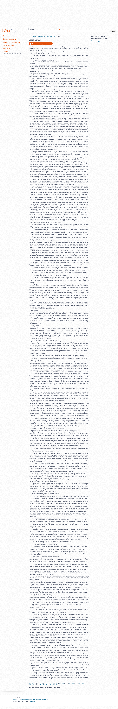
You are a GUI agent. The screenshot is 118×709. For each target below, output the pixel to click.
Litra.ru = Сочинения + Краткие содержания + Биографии (30, 699)
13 (63, 683)
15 (70, 683)
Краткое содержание (97, 41)
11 (56, 683)
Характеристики (8, 45)
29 (56, 684)
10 (53, 683)
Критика (5, 51)
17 (76, 683)
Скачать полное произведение (41, 43)
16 (73, 683)
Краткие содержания (10, 39)
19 (83, 683)
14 (66, 683)
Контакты (32, 701)
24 (40, 684)
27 (50, 684)
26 (46, 684)
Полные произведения (11, 42)
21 (30, 684)
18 (79, 683)
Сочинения (6, 36)
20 (86, 683)
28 (53, 684)
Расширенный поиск (67, 29)
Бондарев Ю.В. (51, 36)
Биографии (7, 48)
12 (60, 683)
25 (43, 684)
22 (33, 684)
